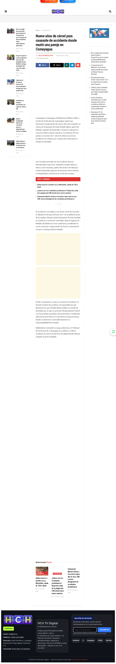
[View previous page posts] (56, 204)
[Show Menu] (6, 11)
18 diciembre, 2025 (62, 55)
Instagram (90, 640)
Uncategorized (46, 30)
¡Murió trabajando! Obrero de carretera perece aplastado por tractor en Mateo (21, 125)
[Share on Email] (77, 65)
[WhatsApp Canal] (113, 332)
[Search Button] (110, 11)
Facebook (76, 640)
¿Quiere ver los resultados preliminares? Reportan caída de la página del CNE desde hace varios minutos (58, 585)
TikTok (100, 640)
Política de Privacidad (80, 660)
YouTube (109, 640)
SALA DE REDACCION (45, 55)
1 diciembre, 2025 (58, 596)
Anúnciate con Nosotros (21, 649)
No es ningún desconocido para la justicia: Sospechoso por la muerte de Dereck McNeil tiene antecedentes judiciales (21, 37)
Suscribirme (104, 630)
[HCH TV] (18, 620)
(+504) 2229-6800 (17, 637)
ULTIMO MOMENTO (40, 573)
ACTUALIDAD (57, 573)
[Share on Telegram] (72, 65)
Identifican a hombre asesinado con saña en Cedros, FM (21, 105)
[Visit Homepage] (58, 11)
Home (37, 30)
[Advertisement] (58, 18)
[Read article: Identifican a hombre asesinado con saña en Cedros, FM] (10, 102)
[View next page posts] (60, 204)
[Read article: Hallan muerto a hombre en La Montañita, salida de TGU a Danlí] (42, 571)
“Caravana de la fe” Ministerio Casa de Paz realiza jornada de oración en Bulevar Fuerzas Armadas (99, 69)
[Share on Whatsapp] (66, 65)
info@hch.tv (12, 634)
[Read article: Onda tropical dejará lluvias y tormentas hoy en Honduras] (10, 142)
